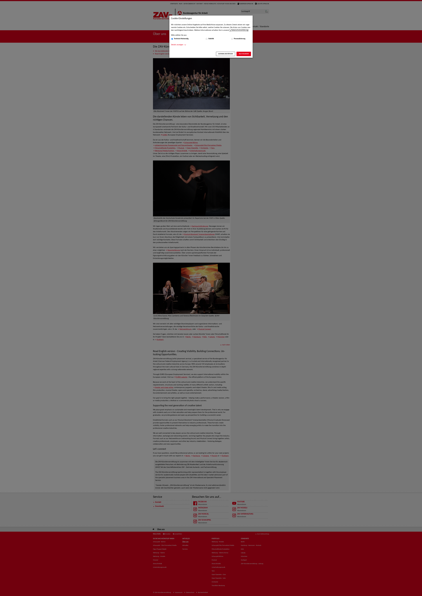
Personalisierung (239, 39)
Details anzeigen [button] (177, 45)
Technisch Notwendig (181, 39)
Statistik (211, 39)
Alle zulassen (244, 54)
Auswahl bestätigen (225, 54)
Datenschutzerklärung (239, 30)
